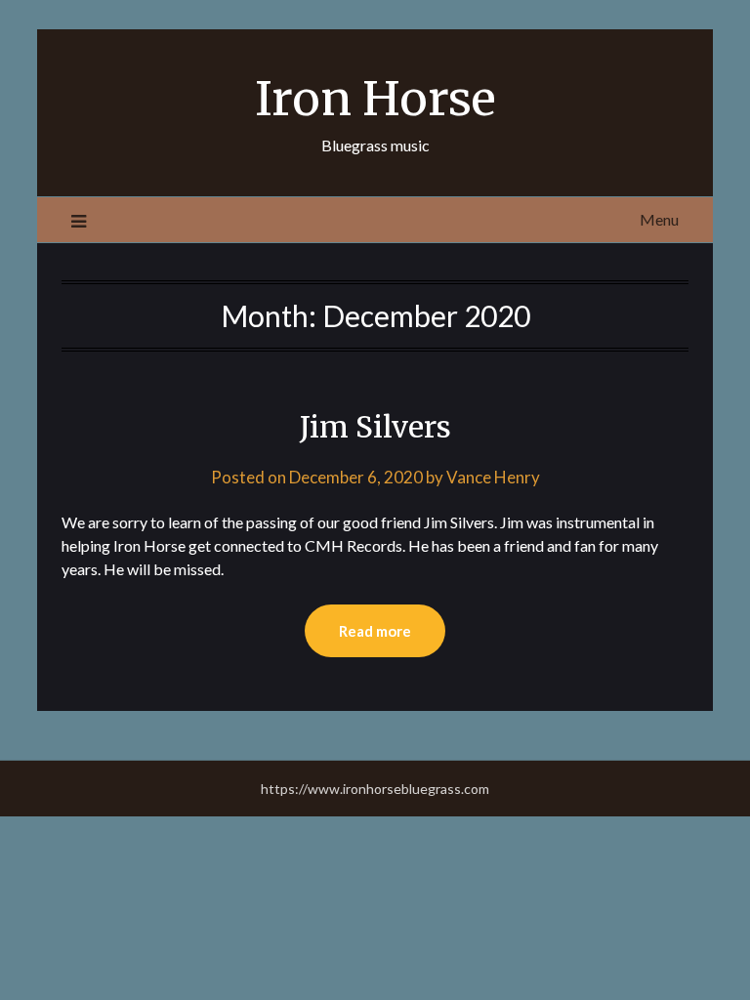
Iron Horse (375, 98)
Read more (375, 631)
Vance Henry (493, 477)
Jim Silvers (375, 426)
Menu (659, 219)
